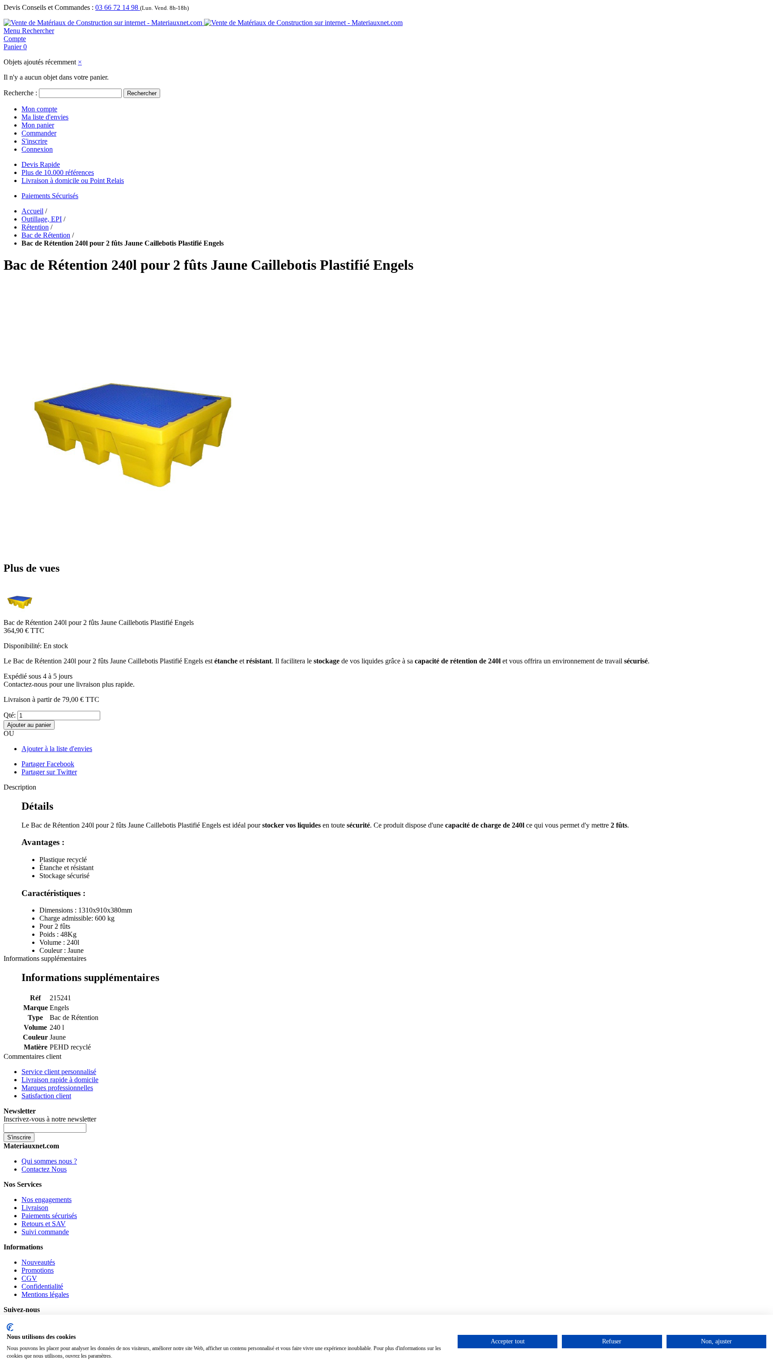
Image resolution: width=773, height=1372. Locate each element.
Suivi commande (45, 1232)
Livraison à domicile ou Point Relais (72, 180)
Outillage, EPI (41, 219)
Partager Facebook (47, 764)
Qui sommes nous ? (49, 1161)
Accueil (32, 211)
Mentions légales (45, 1294)
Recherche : (20, 93)
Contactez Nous (44, 1169)
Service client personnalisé (58, 1071)
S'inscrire (34, 141)
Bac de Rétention (45, 235)
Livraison (34, 1207)
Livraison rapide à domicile (59, 1079)
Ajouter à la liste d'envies (56, 748)
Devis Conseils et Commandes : (48, 7)
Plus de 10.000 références (57, 172)
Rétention (35, 227)
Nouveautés (38, 1262)
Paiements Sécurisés (49, 196)
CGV (29, 1278)
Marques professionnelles (57, 1088)
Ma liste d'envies (44, 117)
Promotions (37, 1270)
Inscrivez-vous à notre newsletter (50, 1119)
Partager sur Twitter (49, 772)
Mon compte (39, 109)
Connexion (37, 149)
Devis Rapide (40, 164)
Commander (38, 133)
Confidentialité (42, 1286)
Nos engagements (46, 1199)
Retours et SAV (43, 1224)
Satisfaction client (46, 1096)
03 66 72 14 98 (117, 7)
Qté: (10, 715)
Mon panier (37, 125)
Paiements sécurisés (49, 1215)
